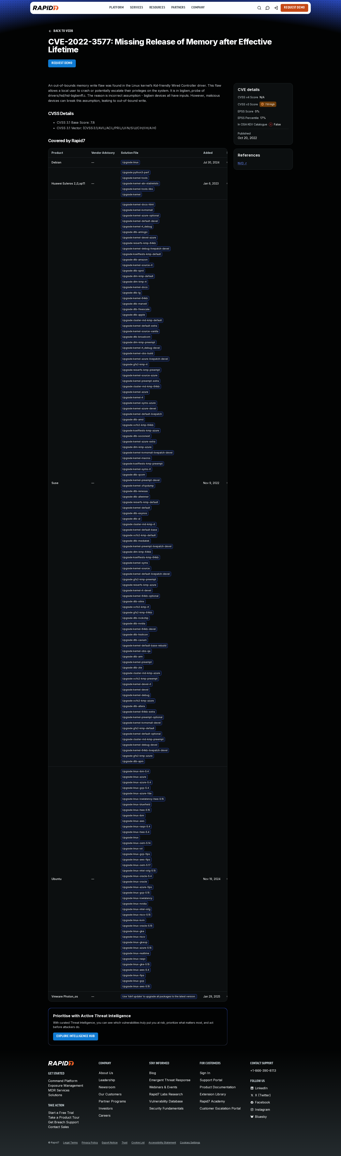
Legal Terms (70, 1142)
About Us (106, 1073)
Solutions (55, 1095)
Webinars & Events (163, 1087)
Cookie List (138, 1142)
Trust (124, 1142)
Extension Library (213, 1094)
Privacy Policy (90, 1142)
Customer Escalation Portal (220, 1108)
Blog (152, 1073)
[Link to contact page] (267, 7)
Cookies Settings (190, 1142)
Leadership (107, 1080)
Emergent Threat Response (169, 1080)
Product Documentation (218, 1087)
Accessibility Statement (162, 1142)
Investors (106, 1108)
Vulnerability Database (166, 1101)
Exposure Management (65, 1085)
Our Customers (110, 1094)
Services (136, 7)
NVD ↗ (242, 163)
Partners (178, 7)
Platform (116, 7)
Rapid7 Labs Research (166, 1094)
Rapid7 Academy (212, 1101)
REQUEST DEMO (62, 63)
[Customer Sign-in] (275, 7)
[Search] (259, 7)
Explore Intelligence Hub (75, 1036)
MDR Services (58, 1090)
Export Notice (110, 1142)
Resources (157, 7)
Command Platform (62, 1081)
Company (198, 7)
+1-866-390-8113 (263, 1071)
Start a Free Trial (61, 1113)
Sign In (205, 1073)
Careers (105, 1115)
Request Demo (294, 7)
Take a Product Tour (64, 1117)
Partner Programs (112, 1101)
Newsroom (107, 1087)
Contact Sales (58, 1127)
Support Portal (211, 1080)
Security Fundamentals (166, 1108)
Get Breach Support (63, 1122)
